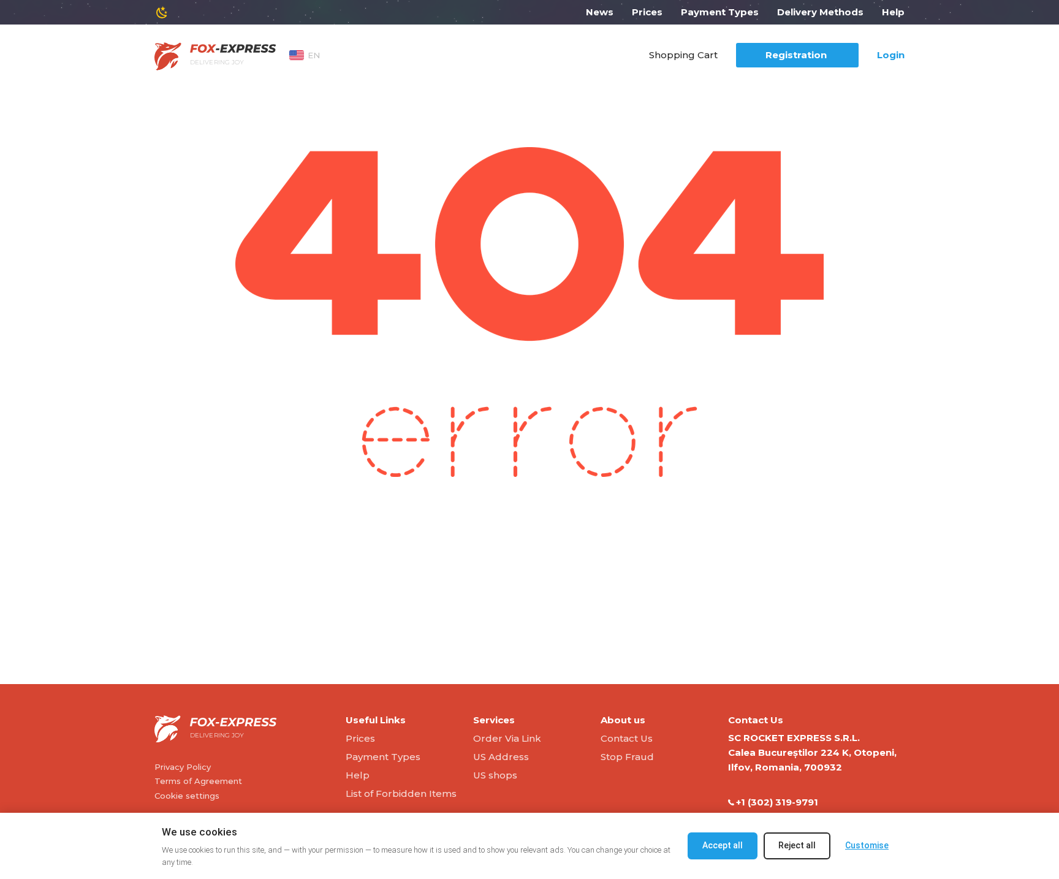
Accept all (722, 845)
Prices (647, 12)
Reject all (797, 845)
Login (891, 55)
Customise (867, 845)
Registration (796, 55)
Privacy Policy (182, 767)
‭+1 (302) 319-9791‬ (777, 802)
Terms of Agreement (198, 781)
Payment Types (720, 12)
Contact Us (627, 738)
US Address (501, 757)
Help (893, 12)
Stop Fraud (627, 757)
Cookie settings (186, 796)
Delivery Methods (820, 12)
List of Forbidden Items (401, 793)
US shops (495, 775)
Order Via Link (507, 738)
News (599, 12)
